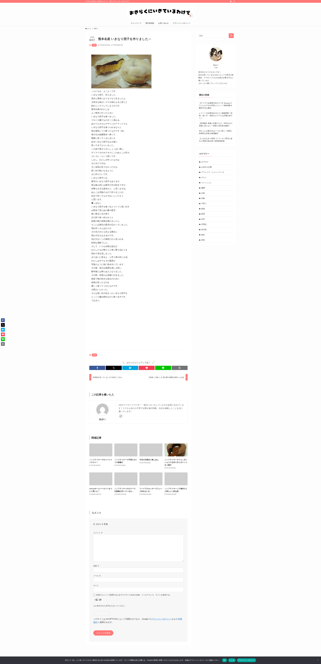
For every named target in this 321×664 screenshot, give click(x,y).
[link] (120, 416)
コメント (98, 533)
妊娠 (203, 198)
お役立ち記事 (206, 167)
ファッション (206, 183)
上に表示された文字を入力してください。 (110, 606)
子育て (204, 203)
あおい (102, 419)
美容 (203, 240)
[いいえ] (318, 660)
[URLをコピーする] (180, 368)
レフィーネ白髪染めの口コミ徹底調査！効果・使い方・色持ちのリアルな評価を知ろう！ (215, 115)
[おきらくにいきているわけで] (160, 12)
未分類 (204, 230)
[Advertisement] (138, 327)
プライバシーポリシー (161, 619)
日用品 (204, 224)
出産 (203, 193)
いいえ (231, 660)
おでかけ (204, 162)
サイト (96, 585)
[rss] (230, 1)
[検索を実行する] (231, 35)
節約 (203, 235)
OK (224, 660)
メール (97, 576)
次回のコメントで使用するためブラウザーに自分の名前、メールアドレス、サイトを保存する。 (133, 595)
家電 (203, 209)
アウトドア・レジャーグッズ (212, 172)
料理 (94, 45)
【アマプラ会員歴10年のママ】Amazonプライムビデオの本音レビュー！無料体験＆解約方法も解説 (215, 105)
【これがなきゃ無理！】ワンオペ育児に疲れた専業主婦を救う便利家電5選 (215, 139)
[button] (97, 368)
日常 (203, 219)
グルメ (204, 177)
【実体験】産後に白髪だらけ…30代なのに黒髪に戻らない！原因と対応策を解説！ (216, 124)
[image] (121, 88)
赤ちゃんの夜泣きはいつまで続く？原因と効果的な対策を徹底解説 (215, 132)
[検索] (234, 1)
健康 (203, 188)
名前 (96, 566)
